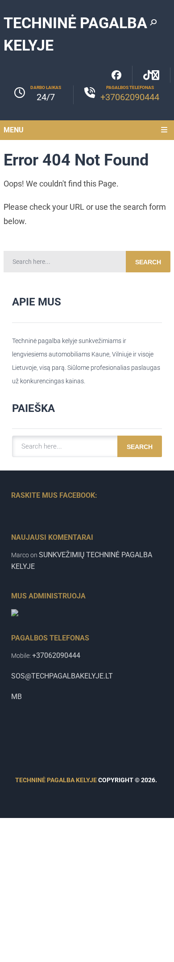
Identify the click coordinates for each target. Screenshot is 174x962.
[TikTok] (151, 75)
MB (16, 696)
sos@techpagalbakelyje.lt (62, 676)
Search (148, 262)
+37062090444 (129, 97)
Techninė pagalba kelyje (56, 780)
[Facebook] (117, 75)
